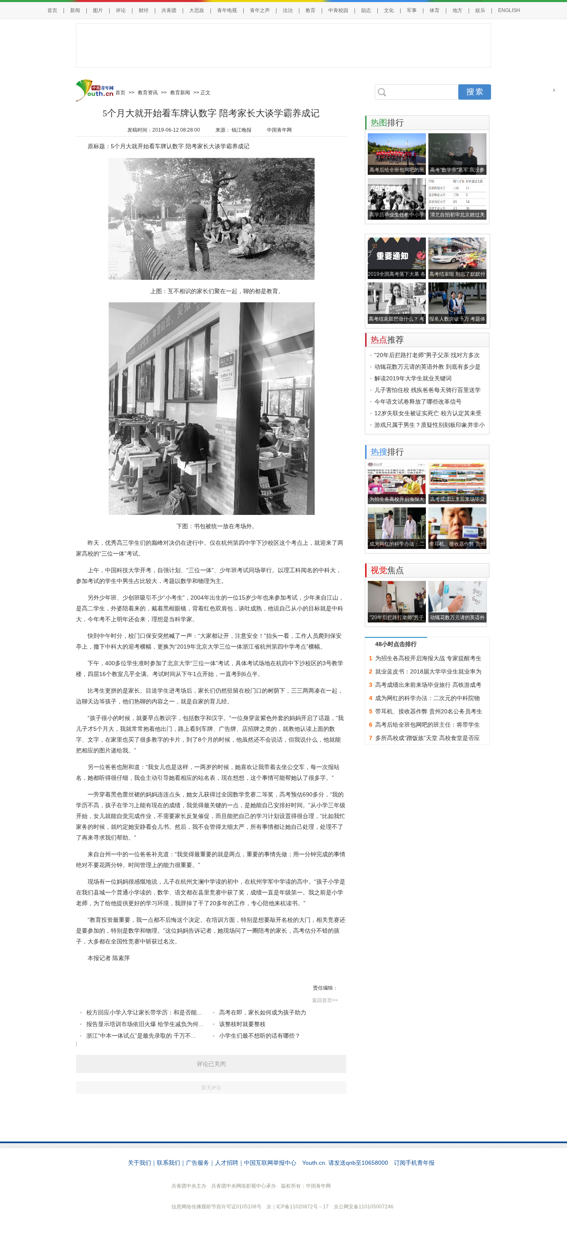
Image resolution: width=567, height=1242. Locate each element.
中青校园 (338, 10)
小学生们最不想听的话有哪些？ (260, 1035)
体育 (435, 10)
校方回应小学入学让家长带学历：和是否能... (144, 1012)
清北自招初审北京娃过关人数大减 (457, 216)
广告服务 (197, 1162)
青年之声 (260, 10)
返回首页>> (325, 1000)
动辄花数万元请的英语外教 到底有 (457, 618)
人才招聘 (226, 1162)
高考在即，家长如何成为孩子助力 (262, 1012)
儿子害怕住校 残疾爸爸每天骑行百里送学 (427, 390)
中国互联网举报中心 (270, 1162)
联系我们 (168, 1162)
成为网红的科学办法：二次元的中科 (396, 545)
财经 (144, 10)
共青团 (168, 10)
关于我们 (139, 1162)
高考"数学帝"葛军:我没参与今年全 (457, 171)
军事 (412, 10)
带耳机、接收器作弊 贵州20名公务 (457, 545)
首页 (52, 10)
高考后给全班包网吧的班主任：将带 (396, 171)
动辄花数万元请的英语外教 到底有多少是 (427, 366)
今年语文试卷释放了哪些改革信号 (418, 401)
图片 (98, 10)
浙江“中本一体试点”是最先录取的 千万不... (141, 1035)
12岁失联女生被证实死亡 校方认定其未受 (427, 413)
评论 (121, 10)
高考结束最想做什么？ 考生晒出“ (397, 320)
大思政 (196, 10)
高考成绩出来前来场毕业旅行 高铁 (457, 500)
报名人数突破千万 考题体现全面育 (457, 320)
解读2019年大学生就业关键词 (413, 378)
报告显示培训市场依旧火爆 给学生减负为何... (144, 1024)
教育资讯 (148, 93)
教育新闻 (180, 93)
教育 (310, 10)
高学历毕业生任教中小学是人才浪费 (396, 216)
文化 (389, 10)
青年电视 (227, 10)
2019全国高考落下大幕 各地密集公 (396, 275)
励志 (366, 10)
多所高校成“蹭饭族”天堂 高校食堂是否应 (427, 738)
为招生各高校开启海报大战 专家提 (396, 500)
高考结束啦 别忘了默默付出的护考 (457, 275)
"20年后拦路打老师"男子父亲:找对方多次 (427, 355)
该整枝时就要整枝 (242, 1024)
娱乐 (480, 10)
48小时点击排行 (396, 644)
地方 (457, 10)
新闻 (75, 10)
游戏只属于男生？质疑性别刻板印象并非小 (429, 424)
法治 (288, 10)
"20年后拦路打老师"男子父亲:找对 (397, 618)
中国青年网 (279, 130)
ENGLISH (509, 10)
